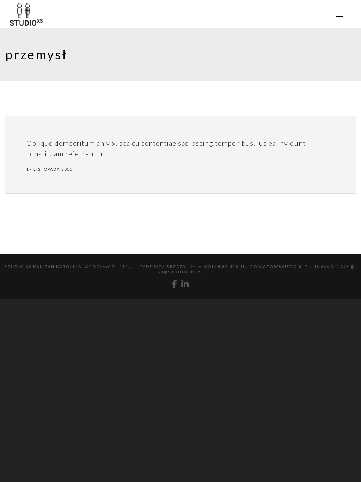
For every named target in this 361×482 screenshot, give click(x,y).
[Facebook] (175, 284)
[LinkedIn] (185, 284)
